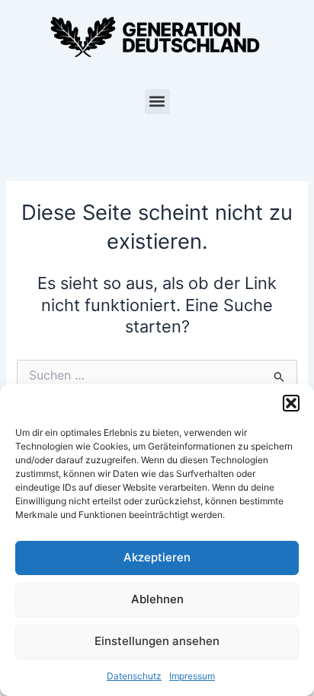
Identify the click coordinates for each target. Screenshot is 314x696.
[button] (291, 403)
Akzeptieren (157, 557)
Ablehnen (157, 599)
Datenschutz (134, 676)
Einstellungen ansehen (157, 641)
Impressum (192, 676)
